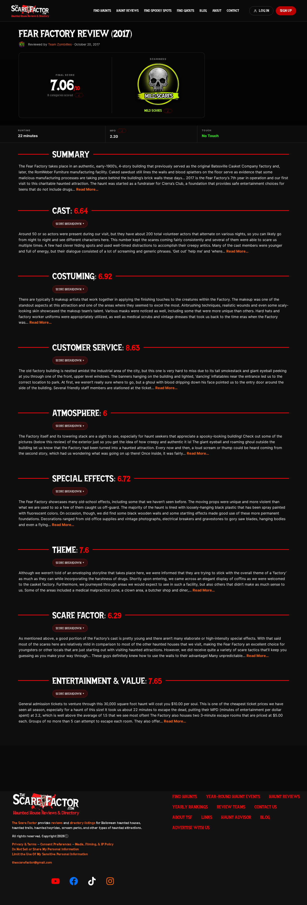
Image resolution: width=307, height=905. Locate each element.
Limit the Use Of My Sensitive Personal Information (50, 854)
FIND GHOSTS (185, 11)
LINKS (206, 817)
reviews (57, 823)
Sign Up (286, 11)
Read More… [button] (87, 189)
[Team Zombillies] (22, 44)
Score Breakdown (70, 224)
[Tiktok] (91, 881)
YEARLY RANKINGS (190, 807)
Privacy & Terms (24, 844)
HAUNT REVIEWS (127, 11)
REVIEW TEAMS (231, 807)
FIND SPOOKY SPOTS (157, 11)
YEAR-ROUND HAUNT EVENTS (233, 796)
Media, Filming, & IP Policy (94, 844)
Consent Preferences (55, 844)
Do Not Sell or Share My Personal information (45, 849)
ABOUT (216, 11)
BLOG (203, 11)
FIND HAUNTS (102, 11)
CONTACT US (265, 807)
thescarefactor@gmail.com (32, 862)
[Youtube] (55, 881)
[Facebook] (73, 881)
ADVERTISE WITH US (191, 827)
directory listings (83, 823)
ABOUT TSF (182, 817)
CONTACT (233, 11)
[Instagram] (110, 881)
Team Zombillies (60, 44)
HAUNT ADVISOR (236, 817)
